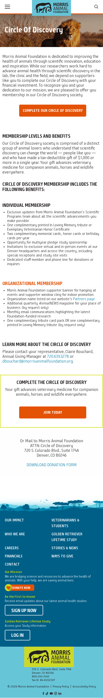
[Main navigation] (7, 7)
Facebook (43, 694)
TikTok (47, 694)
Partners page (84, 299)
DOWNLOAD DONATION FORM (52, 465)
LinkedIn (59, 694)
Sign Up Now (24, 611)
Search (96, 6)
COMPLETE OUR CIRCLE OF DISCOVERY (53, 111)
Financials (14, 556)
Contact (12, 565)
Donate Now (21, 588)
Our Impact (14, 520)
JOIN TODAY (52, 413)
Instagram (55, 694)
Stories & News (65, 548)
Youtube (51, 694)
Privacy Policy (61, 686)
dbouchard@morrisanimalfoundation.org (37, 361)
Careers (12, 548)
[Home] (51, 8)
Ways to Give (62, 556)
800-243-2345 (40, 676)
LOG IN (17, 635)
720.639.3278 (58, 356)
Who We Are (15, 534)
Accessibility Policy (84, 686)
